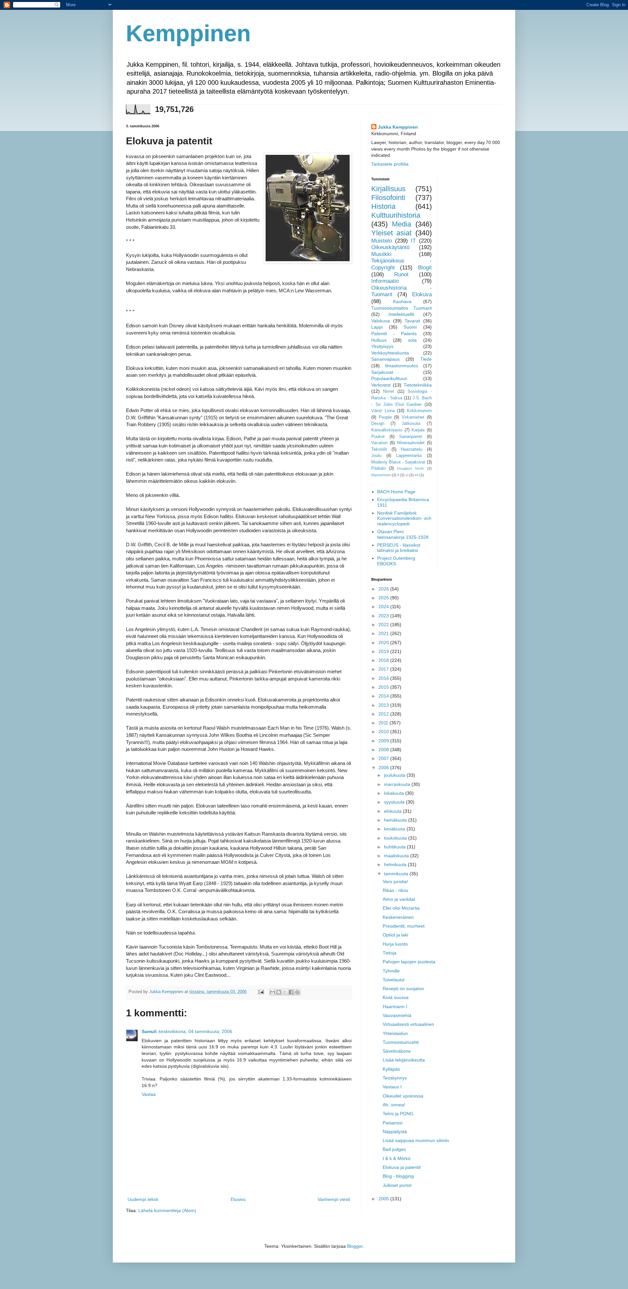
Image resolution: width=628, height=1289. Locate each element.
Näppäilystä (395, 1131)
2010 (384, 731)
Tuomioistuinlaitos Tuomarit (401, 308)
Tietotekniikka (418, 385)
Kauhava (402, 301)
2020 (384, 642)
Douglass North (410, 468)
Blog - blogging (398, 1176)
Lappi (377, 327)
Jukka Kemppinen (398, 127)
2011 (384, 722)
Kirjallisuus (388, 189)
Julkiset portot (397, 1185)
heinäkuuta (396, 820)
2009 (384, 740)
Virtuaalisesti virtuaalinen (408, 1024)
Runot (401, 274)
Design (377, 423)
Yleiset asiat (391, 233)
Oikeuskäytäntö (390, 247)
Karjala (418, 430)
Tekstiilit (379, 449)
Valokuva (380, 320)
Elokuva (422, 294)
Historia (383, 206)
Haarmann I (395, 1006)
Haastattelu (411, 449)
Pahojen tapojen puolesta (409, 961)
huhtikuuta (395, 846)
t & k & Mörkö (396, 1158)
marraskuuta (397, 784)
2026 (384, 588)
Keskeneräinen (398, 917)
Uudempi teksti (143, 1199)
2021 (384, 633)
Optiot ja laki (395, 934)
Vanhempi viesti (334, 1199)
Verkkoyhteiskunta (390, 352)
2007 (384, 758)
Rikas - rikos (395, 890)
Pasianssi (392, 1122)
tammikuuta (397, 873)
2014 (384, 696)
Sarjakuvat (382, 372)
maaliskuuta (397, 855)
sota (412, 340)
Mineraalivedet (411, 443)
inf (416, 475)
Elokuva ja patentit (402, 1167)
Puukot (378, 436)
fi (398, 475)
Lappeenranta (409, 455)
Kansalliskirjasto (386, 430)
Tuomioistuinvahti (401, 1042)
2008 (384, 749)
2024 (384, 606)
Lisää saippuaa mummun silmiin (416, 1140)
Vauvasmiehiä (397, 1015)
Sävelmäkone (397, 1051)
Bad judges (394, 1149)
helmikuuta (396, 864)
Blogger (355, 1246)
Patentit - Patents (394, 333)
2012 (384, 714)
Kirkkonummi (419, 410)
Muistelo (381, 241)
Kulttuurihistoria (395, 215)
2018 (384, 660)
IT (413, 241)
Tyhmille (391, 970)
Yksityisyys (382, 346)
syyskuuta (395, 802)
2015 (384, 687)
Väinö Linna (383, 410)
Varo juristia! (395, 881)
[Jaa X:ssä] (285, 992)
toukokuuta (396, 838)
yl (407, 475)
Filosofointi (388, 197)
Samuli (149, 1031)
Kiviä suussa (396, 997)
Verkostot (381, 385)
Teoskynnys (395, 1077)
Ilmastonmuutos (401, 365)
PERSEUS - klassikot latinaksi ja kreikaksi (398, 547)
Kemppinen (188, 33)
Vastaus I (392, 1086)
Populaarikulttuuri (389, 378)
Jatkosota (411, 423)
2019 (384, 651)
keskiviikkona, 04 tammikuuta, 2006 (195, 1031)
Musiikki (381, 254)
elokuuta (393, 811)
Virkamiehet (413, 417)
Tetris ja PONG (398, 1113)
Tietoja (389, 952)
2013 (384, 705)
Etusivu (238, 1199)
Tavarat (412, 320)
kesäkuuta (395, 828)
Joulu (376, 455)
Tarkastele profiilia (390, 164)
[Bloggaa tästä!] (278, 992)
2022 (384, 624)
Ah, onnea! (394, 1104)
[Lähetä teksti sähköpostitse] (260, 991)
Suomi (410, 327)
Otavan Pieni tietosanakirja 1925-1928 (402, 534)
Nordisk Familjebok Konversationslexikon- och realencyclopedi (404, 518)
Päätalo (378, 468)
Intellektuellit (401, 314)
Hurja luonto (395, 944)
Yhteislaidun (395, 1033)
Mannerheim (381, 475)
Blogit (425, 267)
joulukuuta (395, 775)
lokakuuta (394, 793)
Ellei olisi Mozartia (401, 908)
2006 (384, 767)
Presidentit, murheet (404, 926)
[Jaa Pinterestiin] (297, 992)
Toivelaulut (394, 979)
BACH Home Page (396, 491)
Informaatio (385, 281)
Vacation (379, 443)
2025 (384, 597)
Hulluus (379, 340)
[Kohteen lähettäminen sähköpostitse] (272, 992)
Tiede (426, 359)
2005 (384, 1198)
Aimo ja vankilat (399, 899)
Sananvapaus (385, 359)
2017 (384, 669)
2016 (384, 678)
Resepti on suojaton (403, 988)
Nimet (388, 391)
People (385, 417)
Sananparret (410, 436)
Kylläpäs (391, 1069)
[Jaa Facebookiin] (291, 992)
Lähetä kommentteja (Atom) (167, 1210)
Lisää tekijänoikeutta (404, 1059)
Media (401, 224)
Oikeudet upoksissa (403, 1095)
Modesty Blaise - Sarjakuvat (398, 462)
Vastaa (149, 1094)
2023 (384, 615)
